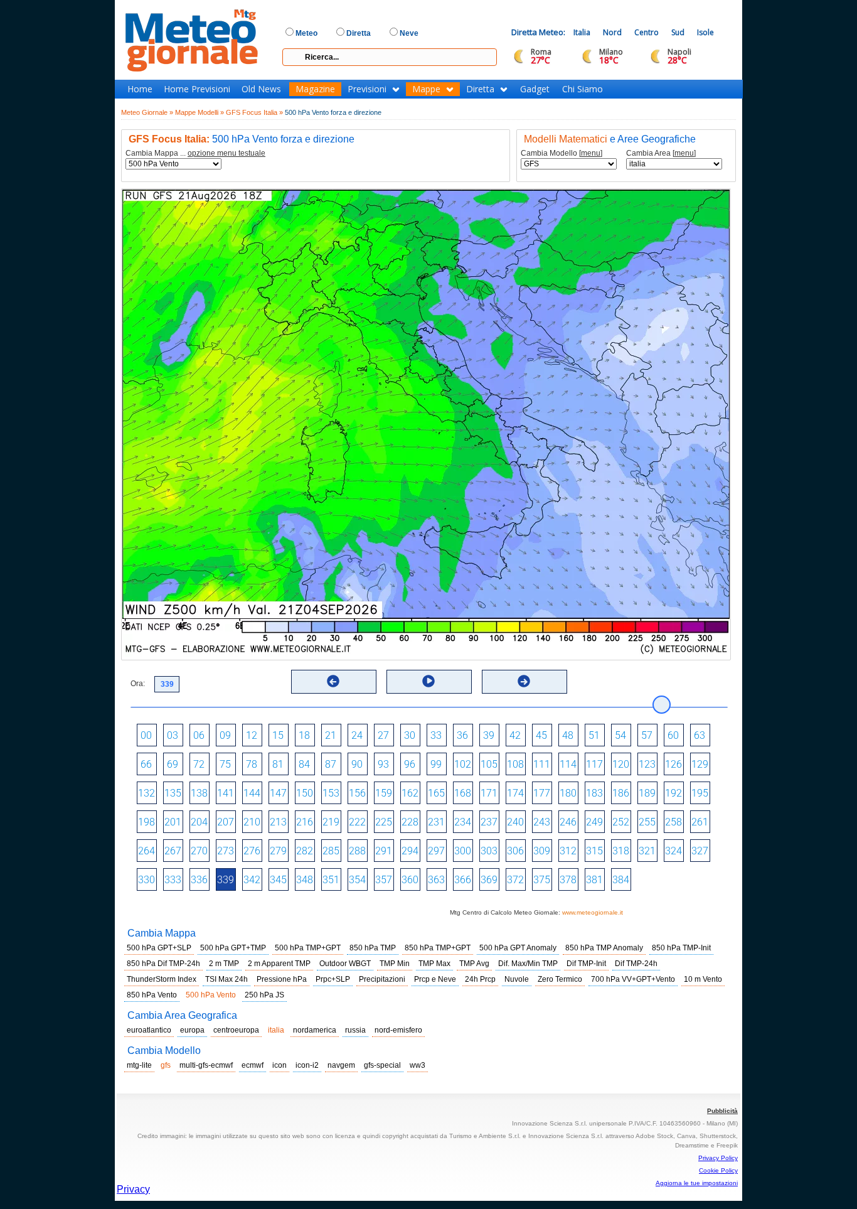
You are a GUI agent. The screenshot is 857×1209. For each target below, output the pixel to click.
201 (172, 822)
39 (488, 735)
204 (199, 822)
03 (172, 735)
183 (594, 793)
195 (699, 793)
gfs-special (382, 1065)
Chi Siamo (582, 89)
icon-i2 (307, 1065)
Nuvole (516, 979)
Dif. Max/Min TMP (528, 963)
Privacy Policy (718, 1157)
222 (357, 822)
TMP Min (395, 963)
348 (304, 880)
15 (278, 735)
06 (199, 735)
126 (673, 764)
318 (620, 851)
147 (278, 793)
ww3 (417, 1065)
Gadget (535, 89)
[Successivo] (523, 681)
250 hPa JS (264, 995)
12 (251, 735)
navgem (341, 1065)
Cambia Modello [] (561, 153)
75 (225, 764)
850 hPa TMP (372, 947)
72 (199, 764)
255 (647, 822)
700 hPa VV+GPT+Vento (633, 979)
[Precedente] (333, 681)
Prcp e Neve (435, 979)
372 (515, 880)
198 (146, 822)
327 (699, 851)
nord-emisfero (398, 1030)
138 (199, 793)
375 (541, 880)
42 (515, 735)
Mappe (426, 89)
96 (409, 764)
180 (568, 793)
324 (673, 851)
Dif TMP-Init (586, 963)
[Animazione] (428, 681)
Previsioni (367, 89)
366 (462, 880)
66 (146, 764)
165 (436, 793)
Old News (261, 89)
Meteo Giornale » (147, 112)
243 (541, 822)
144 (251, 793)
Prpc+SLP (333, 979)
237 (489, 822)
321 (647, 851)
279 (278, 851)
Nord (612, 32)
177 (541, 793)
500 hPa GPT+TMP (233, 947)
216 (304, 822)
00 (146, 735)
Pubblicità (722, 1110)
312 (568, 851)
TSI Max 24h (226, 979)
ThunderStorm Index (161, 979)
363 (436, 880)
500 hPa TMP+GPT (308, 947)
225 (383, 822)
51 (594, 735)
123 (647, 764)
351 (330, 880)
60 (673, 735)
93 (383, 764)
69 (172, 764)
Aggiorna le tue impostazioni (697, 1182)
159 (383, 793)
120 (620, 764)
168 (462, 793)
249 (594, 822)
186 (620, 793)
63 (699, 735)
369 (489, 880)
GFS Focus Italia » (254, 112)
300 (462, 851)
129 (699, 764)
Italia (581, 32)
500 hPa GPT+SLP (159, 947)
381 (594, 880)
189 (647, 793)
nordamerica (314, 1030)
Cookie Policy (718, 1170)
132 (146, 793)
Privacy (133, 1189)
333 (172, 880)
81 (278, 764)
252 (620, 822)
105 (489, 764)
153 (330, 793)
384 (620, 880)
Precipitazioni (382, 979)
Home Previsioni (197, 89)
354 (357, 880)
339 (225, 880)
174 (515, 793)
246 (568, 822)
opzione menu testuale (226, 153)
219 (330, 822)
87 (330, 764)
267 (172, 851)
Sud (677, 32)
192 (673, 793)
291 (383, 851)
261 (699, 822)
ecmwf (252, 1065)
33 (436, 735)
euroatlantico (149, 1030)
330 (146, 880)
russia (355, 1030)
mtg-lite (139, 1065)
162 (410, 793)
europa (192, 1030)
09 (225, 735)
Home (139, 89)
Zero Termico (560, 979)
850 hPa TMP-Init (681, 947)
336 (199, 880)
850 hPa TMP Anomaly (604, 947)
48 (567, 735)
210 (251, 822)
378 (568, 880)
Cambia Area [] (661, 153)
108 (515, 764)
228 (410, 822)
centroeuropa (236, 1030)
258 (673, 822)
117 (594, 764)
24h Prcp (480, 979)
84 (304, 764)
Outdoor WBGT (345, 963)
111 (541, 764)
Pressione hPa (282, 979)
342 (251, 880)
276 (251, 851)
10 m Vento (703, 979)
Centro (646, 32)
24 (357, 735)
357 (383, 880)
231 (436, 822)
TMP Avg (474, 963)
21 (330, 735)
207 (225, 822)
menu (590, 153)
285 (330, 851)
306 (515, 851)
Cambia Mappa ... (195, 153)
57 (646, 735)
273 (225, 851)
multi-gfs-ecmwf (206, 1065)
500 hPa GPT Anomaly (517, 947)
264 (146, 851)
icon (279, 1065)
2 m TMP (224, 963)
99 (436, 764)
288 (357, 851)
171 (489, 793)
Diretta (480, 89)
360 (410, 880)
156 (357, 793)
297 (436, 851)
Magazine (315, 89)
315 (594, 851)
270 (199, 851)
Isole (705, 32)
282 (304, 851)
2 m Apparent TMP (279, 963)
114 (568, 764)
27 (383, 735)
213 (278, 822)
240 (515, 822)
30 (409, 735)
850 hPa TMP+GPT (438, 947)
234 (462, 822)
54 (620, 735)
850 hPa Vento (152, 995)
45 (541, 735)
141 (225, 793)
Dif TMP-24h (636, 963)
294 (410, 851)
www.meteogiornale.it (592, 912)
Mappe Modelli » (199, 112)
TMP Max (434, 963)
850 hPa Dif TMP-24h (163, 963)
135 (172, 793)
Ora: (137, 683)
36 (462, 735)
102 (462, 764)
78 (251, 764)
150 (304, 793)
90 (357, 764)
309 (541, 851)
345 (278, 880)
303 (489, 851)
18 (304, 735)
